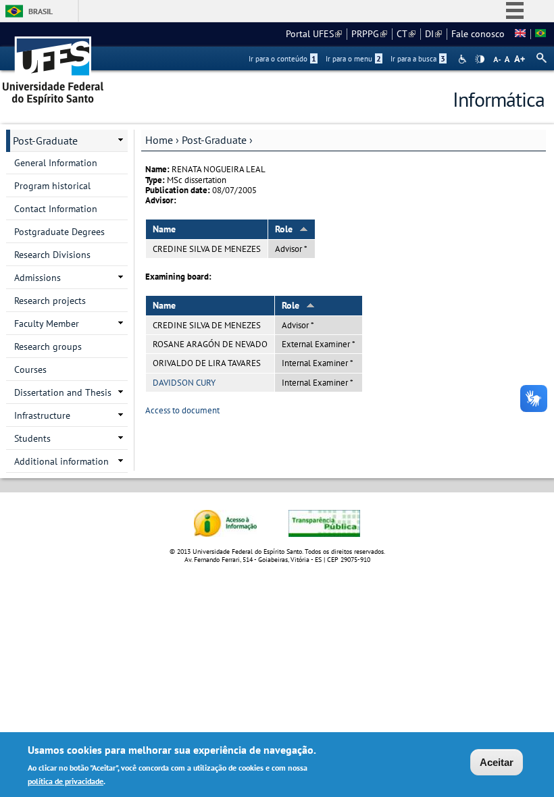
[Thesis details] (520, 34)
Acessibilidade (464, 59)
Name (164, 229)
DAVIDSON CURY (184, 382)
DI (433, 34)
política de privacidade (65, 781)
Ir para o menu (353, 58)
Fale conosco (478, 34)
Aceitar (496, 762)
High (479, 59)
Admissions (37, 278)
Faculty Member (46, 323)
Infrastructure (42, 415)
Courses (30, 369)
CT (406, 34)
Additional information (61, 461)
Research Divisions (52, 255)
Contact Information (55, 209)
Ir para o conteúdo (282, 58)
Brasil (40, 11)
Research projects (50, 300)
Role (284, 229)
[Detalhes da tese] (540, 34)
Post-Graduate (214, 140)
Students (32, 438)
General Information (55, 163)
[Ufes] (53, 66)
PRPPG (369, 34)
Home (159, 140)
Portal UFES (314, 34)
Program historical (52, 186)
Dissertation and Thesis (62, 392)
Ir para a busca (418, 58)
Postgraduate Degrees (59, 232)
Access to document (182, 410)
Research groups (48, 346)
